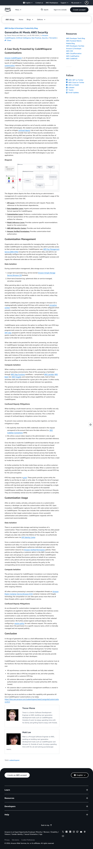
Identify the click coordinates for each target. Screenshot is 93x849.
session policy (19, 623)
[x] (63, 832)
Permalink (52, 38)
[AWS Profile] (86, 3)
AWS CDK (69, 51)
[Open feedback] (90, 424)
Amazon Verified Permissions (34, 550)
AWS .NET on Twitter (75, 80)
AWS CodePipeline (72, 56)
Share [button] (9, 40)
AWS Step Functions (18, 374)
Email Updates (73, 92)
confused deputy (24, 130)
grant (25, 477)
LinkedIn (71, 87)
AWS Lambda (49, 374)
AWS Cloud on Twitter (76, 82)
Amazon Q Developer (73, 48)
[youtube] (81, 832)
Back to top (45, 825)
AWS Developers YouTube (75, 46)
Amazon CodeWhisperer (13, 58)
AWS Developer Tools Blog (75, 38)
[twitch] (77, 832)
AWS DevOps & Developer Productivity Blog (21, 28)
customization (10, 65)
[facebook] (66, 832)
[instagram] (74, 832)
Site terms (15, 840)
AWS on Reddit (73, 85)
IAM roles (8, 333)
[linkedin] (70, 832)
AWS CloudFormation (73, 53)
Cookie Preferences (28, 840)
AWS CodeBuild (71, 58)
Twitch (70, 90)
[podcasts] (85, 832)
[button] (79, 9)
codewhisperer (14, 760)
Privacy (7, 840)
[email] (63, 836)
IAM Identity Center (28, 537)
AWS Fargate (16, 377)
